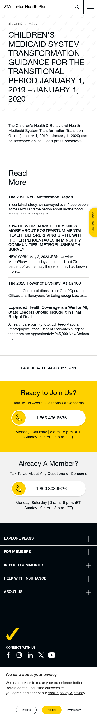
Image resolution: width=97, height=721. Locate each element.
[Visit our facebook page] (8, 655)
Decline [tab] (26, 709)
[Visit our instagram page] (19, 655)
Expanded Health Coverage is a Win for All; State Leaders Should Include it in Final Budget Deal (48, 312)
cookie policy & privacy (66, 693)
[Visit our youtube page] (51, 655)
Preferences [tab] (74, 709)
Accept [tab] (52, 709)
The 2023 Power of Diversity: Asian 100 (44, 284)
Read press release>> (63, 140)
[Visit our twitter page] (41, 655)
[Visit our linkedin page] (30, 655)
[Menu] (90, 7)
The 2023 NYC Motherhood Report (40, 198)
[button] (76, 7)
